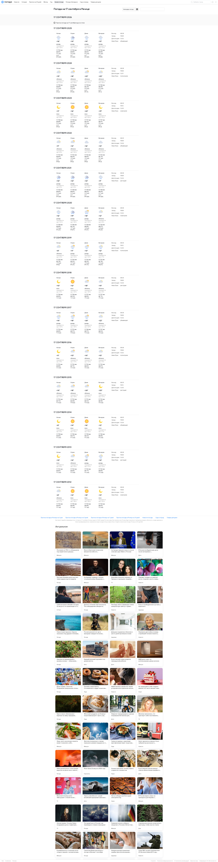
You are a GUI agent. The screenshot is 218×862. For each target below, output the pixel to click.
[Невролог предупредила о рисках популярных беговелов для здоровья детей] (122, 708)
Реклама (14, 860)
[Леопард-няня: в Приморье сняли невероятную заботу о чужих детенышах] (122, 599)
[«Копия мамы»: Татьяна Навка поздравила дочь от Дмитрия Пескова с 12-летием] (68, 817)
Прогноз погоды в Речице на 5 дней (76, 517)
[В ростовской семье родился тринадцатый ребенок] (122, 653)
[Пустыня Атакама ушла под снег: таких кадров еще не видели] (68, 571)
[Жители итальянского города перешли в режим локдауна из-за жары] (95, 735)
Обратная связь (194, 860)
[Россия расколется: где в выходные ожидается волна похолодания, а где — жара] (95, 626)
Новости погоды (147, 517)
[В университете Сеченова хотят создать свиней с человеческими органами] (68, 844)
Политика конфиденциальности (165, 860)
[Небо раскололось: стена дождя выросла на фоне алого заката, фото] (68, 763)
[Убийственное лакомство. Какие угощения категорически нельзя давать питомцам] (122, 681)
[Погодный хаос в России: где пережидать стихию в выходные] (95, 817)
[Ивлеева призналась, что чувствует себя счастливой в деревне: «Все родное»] (150, 708)
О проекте (153, 860)
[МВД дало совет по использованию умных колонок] (150, 653)
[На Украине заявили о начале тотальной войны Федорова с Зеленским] (95, 571)
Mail (3, 860)
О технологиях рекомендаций (181, 860)
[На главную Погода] (8, 2)
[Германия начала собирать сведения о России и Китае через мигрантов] (122, 817)
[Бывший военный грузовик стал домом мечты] (95, 653)
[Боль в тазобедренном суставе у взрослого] (150, 599)
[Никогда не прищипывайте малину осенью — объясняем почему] (68, 653)
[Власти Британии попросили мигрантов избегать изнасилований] (95, 544)
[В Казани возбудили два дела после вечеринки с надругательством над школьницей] (150, 544)
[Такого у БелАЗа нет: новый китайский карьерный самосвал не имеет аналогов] (95, 790)
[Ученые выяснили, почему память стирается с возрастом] (122, 763)
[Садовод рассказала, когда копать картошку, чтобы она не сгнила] (150, 817)
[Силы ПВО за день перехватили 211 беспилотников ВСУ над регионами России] (150, 844)
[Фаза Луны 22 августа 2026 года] (95, 763)
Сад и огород (160, 517)
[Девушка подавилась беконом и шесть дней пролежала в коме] (122, 626)
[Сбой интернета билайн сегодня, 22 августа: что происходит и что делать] (68, 599)
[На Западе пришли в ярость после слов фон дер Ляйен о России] (122, 544)
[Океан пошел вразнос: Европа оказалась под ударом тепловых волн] (68, 626)
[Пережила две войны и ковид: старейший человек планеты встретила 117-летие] (150, 626)
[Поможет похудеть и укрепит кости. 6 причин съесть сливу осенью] (150, 571)
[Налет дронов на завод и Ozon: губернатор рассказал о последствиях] (150, 735)
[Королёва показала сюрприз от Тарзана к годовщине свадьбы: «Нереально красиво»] (122, 571)
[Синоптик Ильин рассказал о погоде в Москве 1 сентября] (95, 844)
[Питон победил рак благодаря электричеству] (122, 790)
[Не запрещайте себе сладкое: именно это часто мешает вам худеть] (150, 681)
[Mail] (2, 2)
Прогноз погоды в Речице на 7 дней (102, 517)
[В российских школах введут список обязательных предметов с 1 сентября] (150, 763)
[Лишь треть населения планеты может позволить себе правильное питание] (68, 735)
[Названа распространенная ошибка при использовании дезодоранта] (122, 844)
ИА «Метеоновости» (211, 860)
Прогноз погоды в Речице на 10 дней (128, 517)
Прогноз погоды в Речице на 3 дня (52, 517)
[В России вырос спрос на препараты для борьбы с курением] (150, 790)
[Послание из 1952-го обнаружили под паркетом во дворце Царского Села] (68, 544)
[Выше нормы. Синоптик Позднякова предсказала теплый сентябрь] (68, 681)
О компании (8, 860)
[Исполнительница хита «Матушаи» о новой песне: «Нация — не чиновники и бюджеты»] (68, 790)
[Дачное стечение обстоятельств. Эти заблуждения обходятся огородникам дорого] (95, 599)
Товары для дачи (172, 517)
